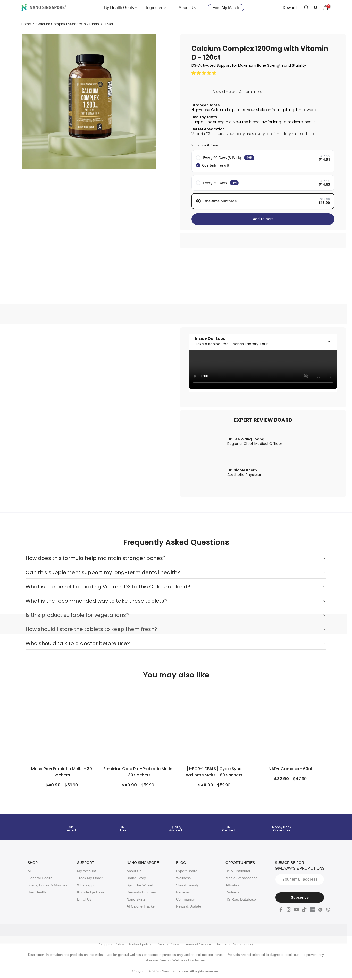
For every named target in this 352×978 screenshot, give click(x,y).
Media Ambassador (241, 878)
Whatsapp (85, 885)
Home (26, 24)
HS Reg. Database (240, 899)
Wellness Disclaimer (188, 960)
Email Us (84, 899)
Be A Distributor (237, 871)
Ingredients (156, 7)
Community (185, 899)
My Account (86, 871)
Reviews (183, 892)
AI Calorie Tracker (141, 906)
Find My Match (225, 7)
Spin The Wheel (140, 885)
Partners (232, 892)
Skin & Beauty (187, 885)
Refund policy (140, 944)
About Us (187, 7)
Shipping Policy (111, 944)
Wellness (183, 878)
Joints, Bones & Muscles (47, 885)
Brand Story (136, 878)
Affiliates (232, 885)
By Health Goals (119, 7)
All (29, 871)
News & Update (188, 906)
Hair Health (37, 892)
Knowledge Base (90, 892)
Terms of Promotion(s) (234, 944)
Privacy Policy (167, 944)
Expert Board (186, 871)
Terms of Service (197, 944)
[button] (204, 73)
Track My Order (90, 878)
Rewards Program (141, 892)
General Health (40, 878)
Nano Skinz (136, 899)
